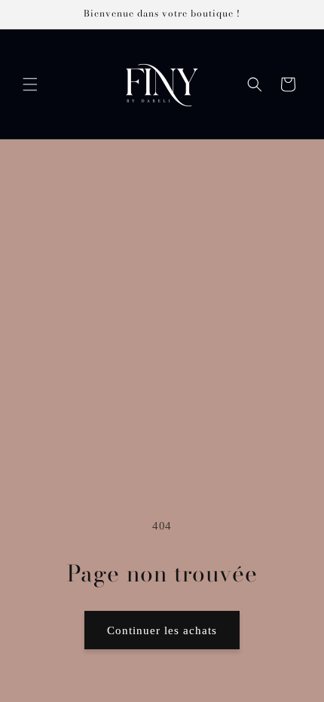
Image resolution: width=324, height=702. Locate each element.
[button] (30, 84)
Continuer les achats (162, 630)
